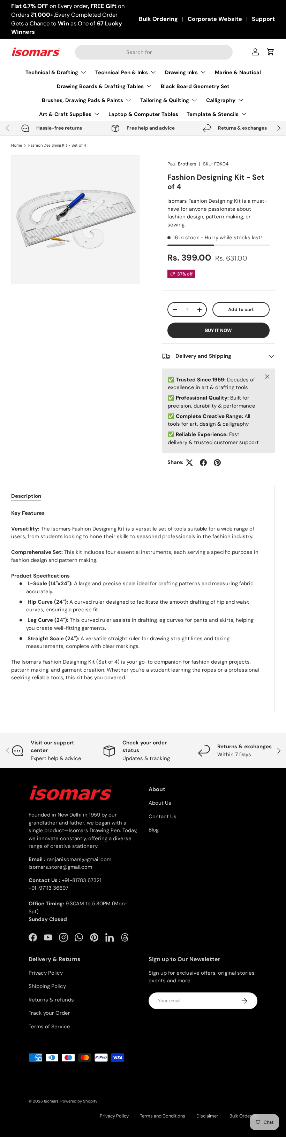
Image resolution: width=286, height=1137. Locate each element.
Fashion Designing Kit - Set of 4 (57, 145)
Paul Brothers (181, 164)
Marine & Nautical (238, 72)
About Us (160, 802)
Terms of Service (49, 1026)
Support (263, 19)
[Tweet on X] (189, 463)
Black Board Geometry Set (195, 86)
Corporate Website (215, 19)
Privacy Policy (46, 972)
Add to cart (241, 309)
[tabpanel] (137, 595)
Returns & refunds (51, 999)
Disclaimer (207, 1116)
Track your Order (49, 1013)
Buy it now (218, 330)
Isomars (51, 1101)
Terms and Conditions (162, 1116)
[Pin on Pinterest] (217, 463)
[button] (270, 52)
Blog (154, 829)
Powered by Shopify (78, 1101)
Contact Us (162, 816)
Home (16, 145)
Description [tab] (26, 496)
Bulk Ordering (158, 19)
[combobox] (154, 52)
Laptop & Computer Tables (143, 114)
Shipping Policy (47, 986)
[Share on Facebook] (203, 463)
